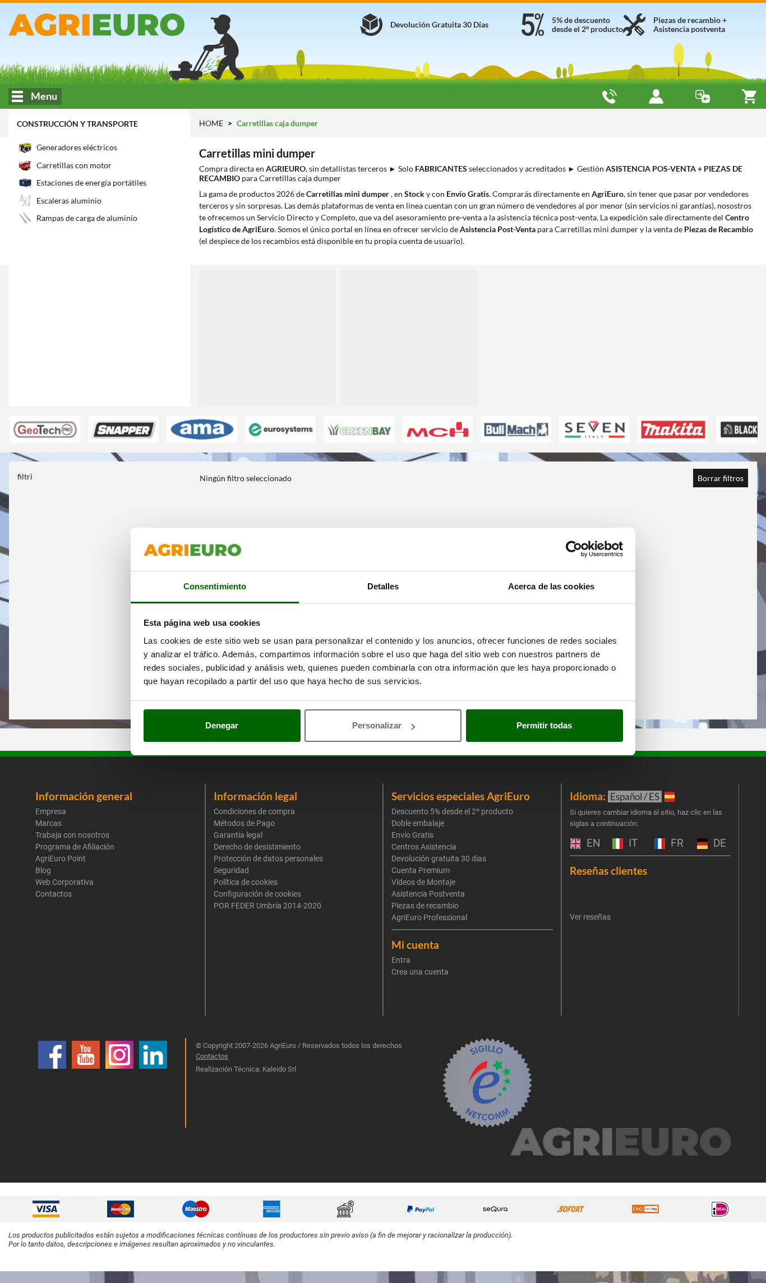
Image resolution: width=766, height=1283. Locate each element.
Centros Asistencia (423, 846)
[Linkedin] (153, 1083)
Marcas (48, 823)
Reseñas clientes (608, 870)
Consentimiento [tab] (214, 586)
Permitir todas (544, 725)
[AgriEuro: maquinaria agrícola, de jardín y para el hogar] (127, 24)
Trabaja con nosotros (72, 834)
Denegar (221, 725)
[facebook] (52, 1083)
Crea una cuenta (420, 971)
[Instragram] (119, 1083)
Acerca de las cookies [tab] (551, 586)
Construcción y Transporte (77, 123)
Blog (43, 870)
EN (592, 844)
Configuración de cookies (257, 893)
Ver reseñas (590, 916)
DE (718, 844)
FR (676, 844)
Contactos (53, 893)
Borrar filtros (721, 478)
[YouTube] (86, 1083)
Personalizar (377, 725)
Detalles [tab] (383, 586)
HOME (211, 123)
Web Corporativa (64, 882)
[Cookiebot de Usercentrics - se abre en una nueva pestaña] (574, 549)
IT (632, 844)
